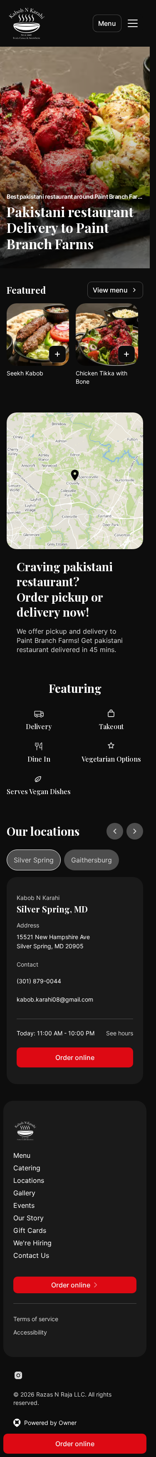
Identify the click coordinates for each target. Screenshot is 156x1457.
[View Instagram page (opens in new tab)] (18, 1375)
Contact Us (31, 1255)
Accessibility (30, 1332)
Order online (74, 1057)
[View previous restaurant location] (114, 831)
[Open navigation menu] (132, 23)
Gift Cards (29, 1230)
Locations (28, 1180)
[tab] (34, 860)
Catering (26, 1168)
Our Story (28, 1218)
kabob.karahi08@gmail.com (55, 1001)
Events (24, 1205)
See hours (119, 1033)
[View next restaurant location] (134, 831)
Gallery (24, 1193)
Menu (107, 23)
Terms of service (35, 1318)
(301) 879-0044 (39, 983)
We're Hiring (32, 1243)
